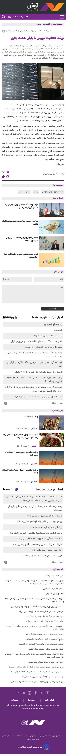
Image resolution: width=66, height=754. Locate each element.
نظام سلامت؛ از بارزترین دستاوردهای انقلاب (45, 649)
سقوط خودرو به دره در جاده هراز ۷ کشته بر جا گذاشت (41, 644)
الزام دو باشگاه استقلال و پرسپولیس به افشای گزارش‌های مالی (21, 206)
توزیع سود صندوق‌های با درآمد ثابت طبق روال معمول (21, 256)
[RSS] (18, 693)
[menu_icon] (62, 17)
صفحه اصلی (57, 24)
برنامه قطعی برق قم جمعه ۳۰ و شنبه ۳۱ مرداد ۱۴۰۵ (21, 454)
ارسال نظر (52, 308)
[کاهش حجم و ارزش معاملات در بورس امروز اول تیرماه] (51, 243)
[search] (3, 17)
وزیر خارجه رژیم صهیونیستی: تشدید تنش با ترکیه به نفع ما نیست (36, 667)
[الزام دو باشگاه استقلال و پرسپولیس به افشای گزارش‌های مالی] (51, 210)
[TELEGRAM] (23, 692)
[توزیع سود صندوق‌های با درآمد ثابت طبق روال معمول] (51, 260)
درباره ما (32, 700)
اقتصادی (46, 24)
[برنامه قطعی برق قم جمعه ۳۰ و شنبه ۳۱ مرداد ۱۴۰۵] (51, 458)
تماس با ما (50, 700)
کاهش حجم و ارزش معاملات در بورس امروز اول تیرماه (22, 239)
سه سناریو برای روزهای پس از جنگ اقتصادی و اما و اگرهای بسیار (37, 606)
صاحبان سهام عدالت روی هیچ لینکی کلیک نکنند (20, 223)
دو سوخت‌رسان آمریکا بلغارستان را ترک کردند (44, 616)
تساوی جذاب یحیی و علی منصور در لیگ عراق (44, 634)
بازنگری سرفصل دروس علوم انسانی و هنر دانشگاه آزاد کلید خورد (36, 682)
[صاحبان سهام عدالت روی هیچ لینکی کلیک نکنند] (51, 227)
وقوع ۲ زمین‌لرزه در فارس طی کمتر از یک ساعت (44, 639)
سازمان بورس (24, 191)
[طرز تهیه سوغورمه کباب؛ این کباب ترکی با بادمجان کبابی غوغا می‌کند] (51, 440)
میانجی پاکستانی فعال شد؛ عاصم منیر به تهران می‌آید (41, 611)
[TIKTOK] (35, 693)
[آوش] (33, 7)
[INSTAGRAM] (29, 693)
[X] (41, 693)
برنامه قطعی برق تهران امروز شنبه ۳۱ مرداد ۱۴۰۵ (20, 472)
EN (26, 17)
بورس (39, 24)
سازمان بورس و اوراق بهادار (52, 191)
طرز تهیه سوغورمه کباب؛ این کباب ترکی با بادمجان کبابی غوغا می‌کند (20, 436)
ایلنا (62, 105)
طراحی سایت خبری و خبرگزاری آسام (29, 747)
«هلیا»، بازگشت (31, 416)
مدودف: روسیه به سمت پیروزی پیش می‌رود (45, 662)
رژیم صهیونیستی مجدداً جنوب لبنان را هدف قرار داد (42, 677)
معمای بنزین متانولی (54, 594)
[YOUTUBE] (48, 693)
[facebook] (7, 176)
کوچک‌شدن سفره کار (54, 576)
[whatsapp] (3, 176)
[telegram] (7, 172)
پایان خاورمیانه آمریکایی (53, 589)
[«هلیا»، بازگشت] (51, 422)
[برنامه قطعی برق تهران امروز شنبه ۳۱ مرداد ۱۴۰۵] (51, 476)
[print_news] (3, 31)
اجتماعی (34, 429)
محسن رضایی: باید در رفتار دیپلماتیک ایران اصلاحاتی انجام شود (37, 672)
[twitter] (3, 172)
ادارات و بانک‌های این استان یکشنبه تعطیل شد (43, 621)
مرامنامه (15, 700)
